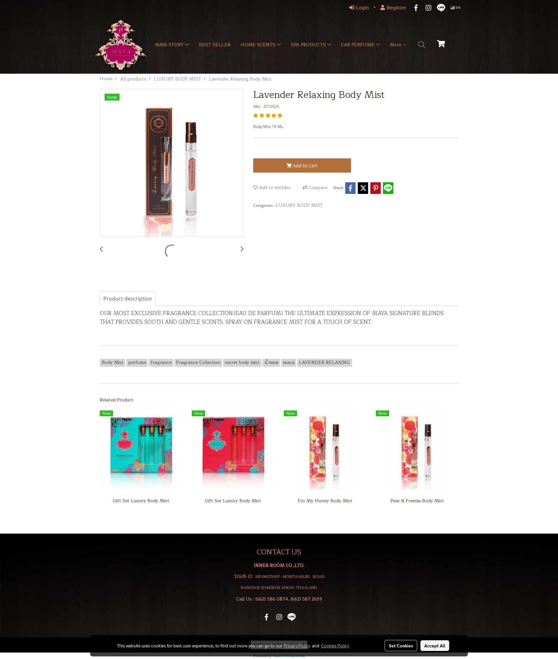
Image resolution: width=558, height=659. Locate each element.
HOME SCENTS (259, 44)
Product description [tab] (127, 298)
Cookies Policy (335, 645)
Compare (317, 187)
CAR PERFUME (358, 44)
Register (396, 8)
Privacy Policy (297, 645)
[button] (422, 44)
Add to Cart (304, 166)
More (396, 44)
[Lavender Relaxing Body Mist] (171, 163)
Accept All (434, 645)
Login (361, 8)
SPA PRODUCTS (309, 44)
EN (457, 7)
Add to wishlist (274, 187)
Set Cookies (401, 645)
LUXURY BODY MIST (299, 205)
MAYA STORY (170, 44)
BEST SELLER (215, 44)
